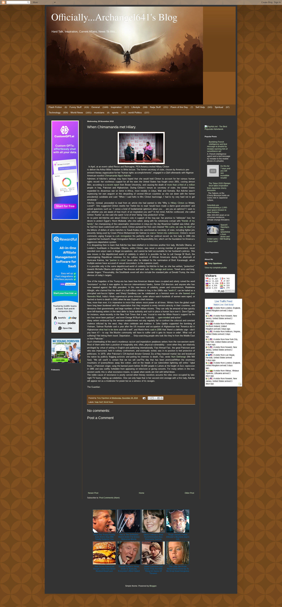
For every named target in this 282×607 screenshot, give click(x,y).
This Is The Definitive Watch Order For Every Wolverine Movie (129, 537)
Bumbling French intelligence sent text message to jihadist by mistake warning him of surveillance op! (217, 147)
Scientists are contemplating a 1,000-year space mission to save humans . (217, 208)
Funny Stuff (75, 107)
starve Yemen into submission (164, 233)
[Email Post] (144, 398)
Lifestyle (136, 107)
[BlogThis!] (152, 398)
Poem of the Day (179, 107)
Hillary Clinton (177, 203)
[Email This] (149, 398)
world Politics (135, 112)
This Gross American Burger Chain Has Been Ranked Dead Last (104, 568)
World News (76, 112)
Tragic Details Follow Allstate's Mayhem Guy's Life (177, 537)
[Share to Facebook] (158, 398)
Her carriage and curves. (162, 269)
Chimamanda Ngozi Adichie (118, 175)
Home (141, 493)
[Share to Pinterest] (161, 398)
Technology (55, 112)
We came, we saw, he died (178, 227)
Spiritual (219, 107)
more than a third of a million (181, 185)
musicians (99, 112)
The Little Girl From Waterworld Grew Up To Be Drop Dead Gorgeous (177, 568)
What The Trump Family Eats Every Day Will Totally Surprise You (104, 537)
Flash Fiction (55, 107)
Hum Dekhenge (178, 357)
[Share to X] (155, 398)
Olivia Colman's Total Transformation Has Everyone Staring (153, 537)
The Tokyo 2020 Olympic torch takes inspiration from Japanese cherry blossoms (219, 187)
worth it (172, 290)
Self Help (200, 107)
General (95, 107)
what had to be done (108, 329)
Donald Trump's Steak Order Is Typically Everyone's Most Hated (129, 568)
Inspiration (116, 107)
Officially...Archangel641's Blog (114, 16)
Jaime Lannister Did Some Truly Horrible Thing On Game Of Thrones (153, 570)
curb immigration (123, 236)
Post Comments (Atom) (109, 498)
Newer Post (93, 493)
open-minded (164, 317)
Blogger (152, 586)
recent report (113, 185)
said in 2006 (156, 329)
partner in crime (118, 260)
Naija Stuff (155, 107)
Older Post (189, 493)
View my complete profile (216, 268)
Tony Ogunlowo (215, 263)
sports (115, 112)
